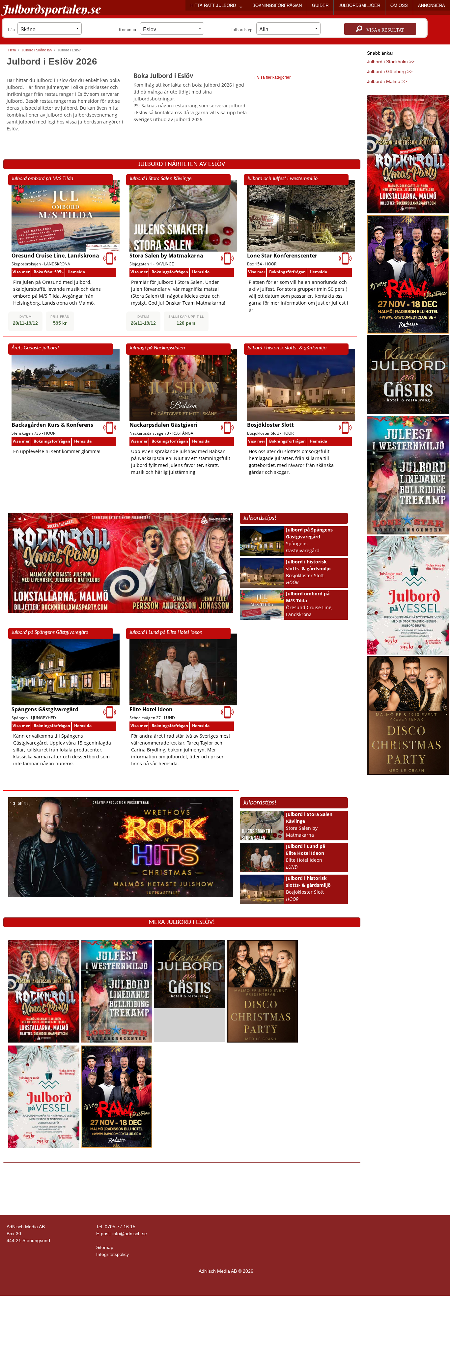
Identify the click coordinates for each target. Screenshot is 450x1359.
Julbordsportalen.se (51, 9)
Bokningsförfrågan (170, 272)
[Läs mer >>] (43, 990)
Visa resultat (383, 30)
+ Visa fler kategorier (272, 77)
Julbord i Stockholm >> (390, 61)
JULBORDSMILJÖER (359, 5)
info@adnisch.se (129, 1233)
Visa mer (21, 272)
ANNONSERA (431, 5)
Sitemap (104, 1247)
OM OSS (399, 5)
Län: (12, 29)
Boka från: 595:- (49, 272)
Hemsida (76, 272)
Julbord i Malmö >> (387, 81)
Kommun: (129, 29)
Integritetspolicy (112, 1254)
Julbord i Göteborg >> (389, 71)
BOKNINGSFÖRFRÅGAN (277, 5)
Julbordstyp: (243, 29)
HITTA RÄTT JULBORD (213, 5)
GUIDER (320, 5)
